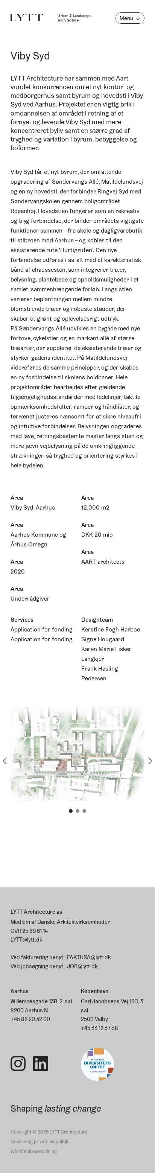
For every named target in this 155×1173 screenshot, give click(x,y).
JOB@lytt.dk (82, 966)
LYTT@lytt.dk (26, 939)
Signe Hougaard (102, 639)
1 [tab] (71, 811)
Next (150, 761)
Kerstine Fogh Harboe (110, 629)
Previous (5, 761)
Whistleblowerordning (34, 1151)
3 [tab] (84, 811)
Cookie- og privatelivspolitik (39, 1141)
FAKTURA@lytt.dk (89, 957)
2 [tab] (77, 811)
